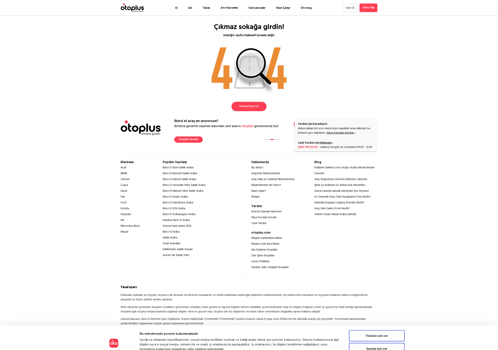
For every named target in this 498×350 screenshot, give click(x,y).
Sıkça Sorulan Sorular (340, 133)
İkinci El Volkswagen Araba (179, 214)
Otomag (306, 8)
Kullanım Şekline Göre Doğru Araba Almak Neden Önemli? (344, 170)
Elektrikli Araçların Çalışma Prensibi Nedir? (339, 202)
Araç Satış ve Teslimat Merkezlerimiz (273, 179)
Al (176, 8)
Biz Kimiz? (257, 167)
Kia (122, 220)
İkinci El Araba (171, 231)
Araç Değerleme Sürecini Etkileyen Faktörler (340, 179)
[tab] (266, 139)
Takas (206, 8)
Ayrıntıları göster (288, 342)
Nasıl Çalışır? (258, 191)
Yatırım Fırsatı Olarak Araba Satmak (335, 214)
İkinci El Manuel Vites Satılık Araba (183, 191)
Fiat (123, 196)
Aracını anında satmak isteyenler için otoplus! (341, 191)
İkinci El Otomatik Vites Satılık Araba (184, 185)
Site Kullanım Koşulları (264, 249)
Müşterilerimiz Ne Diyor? (266, 185)
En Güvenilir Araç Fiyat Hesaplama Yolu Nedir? (342, 196)
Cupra (124, 185)
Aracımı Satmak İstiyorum (266, 211)
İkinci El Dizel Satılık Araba (178, 167)
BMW (124, 173)
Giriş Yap (368, 7)
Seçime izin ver (376, 326)
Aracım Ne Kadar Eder (176, 255)
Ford (123, 202)
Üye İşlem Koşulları (262, 255)
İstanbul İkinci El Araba (176, 220)
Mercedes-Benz (130, 226)
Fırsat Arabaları (171, 243)
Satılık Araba (170, 237)
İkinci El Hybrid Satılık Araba (179, 179)
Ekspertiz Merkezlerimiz (265, 173)
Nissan (124, 231)
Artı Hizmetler (229, 8)
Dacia (124, 191)
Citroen (125, 179)
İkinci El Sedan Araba (175, 196)
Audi (123, 167)
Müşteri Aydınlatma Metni (266, 238)
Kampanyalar (257, 8)
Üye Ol (350, 8)
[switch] (191, 342)
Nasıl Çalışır (283, 8)
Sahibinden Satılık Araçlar (178, 249)
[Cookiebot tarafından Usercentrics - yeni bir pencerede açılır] (114, 342)
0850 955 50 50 (308, 147)
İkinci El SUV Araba (174, 208)
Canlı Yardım (259, 223)
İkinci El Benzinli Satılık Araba (180, 173)
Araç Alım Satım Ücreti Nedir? (332, 208)
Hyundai (126, 214)
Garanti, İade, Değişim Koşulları (270, 267)
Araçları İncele (188, 139)
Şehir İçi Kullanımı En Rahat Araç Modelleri (339, 185)
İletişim (255, 196)
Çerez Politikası (260, 261)
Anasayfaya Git (249, 106)
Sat (190, 8)
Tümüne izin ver (377, 313)
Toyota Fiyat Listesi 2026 (177, 226)
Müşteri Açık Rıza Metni (265, 243)
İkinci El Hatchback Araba (178, 202)
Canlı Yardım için (315, 143)
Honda (125, 208)
